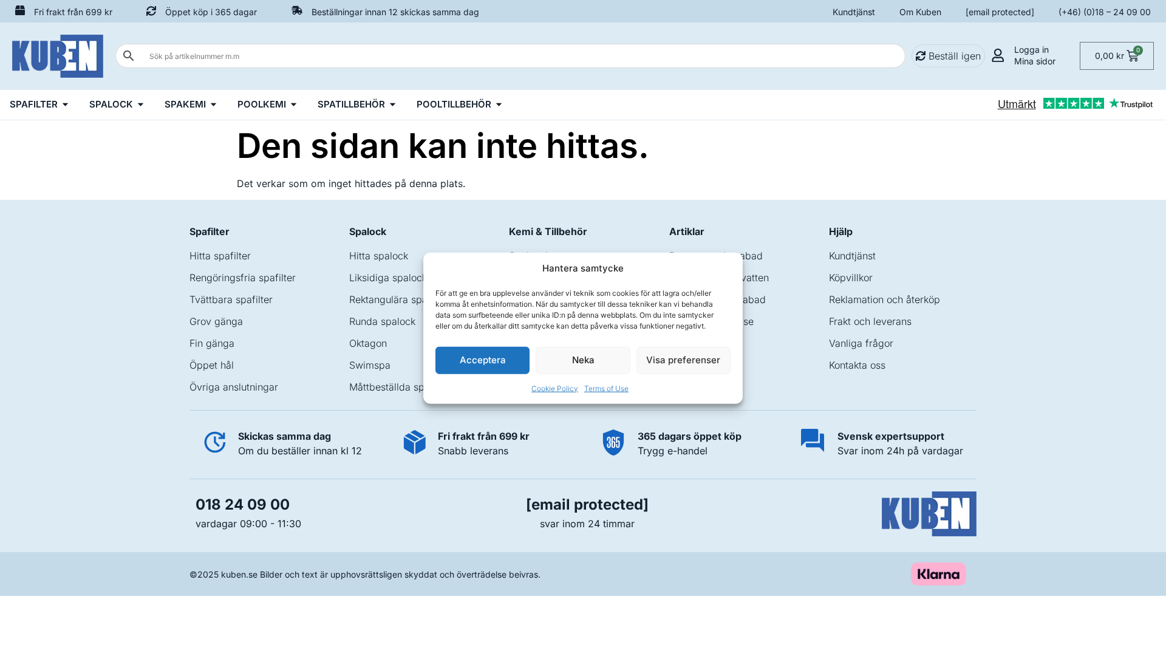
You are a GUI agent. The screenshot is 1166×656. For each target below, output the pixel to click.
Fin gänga (211, 343)
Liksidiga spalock (388, 278)
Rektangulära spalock (397, 299)
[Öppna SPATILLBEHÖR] (392, 105)
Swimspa (369, 365)
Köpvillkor (851, 278)
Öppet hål (211, 365)
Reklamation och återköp (884, 299)
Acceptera (483, 360)
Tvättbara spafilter (231, 299)
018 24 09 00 (243, 504)
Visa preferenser (683, 360)
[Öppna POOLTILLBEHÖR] (498, 105)
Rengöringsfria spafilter (242, 278)
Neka (583, 360)
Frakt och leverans (870, 321)
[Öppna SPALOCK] (140, 105)
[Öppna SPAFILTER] (65, 105)
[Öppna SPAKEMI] (213, 105)
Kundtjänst (854, 12)
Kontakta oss (857, 365)
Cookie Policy (554, 387)
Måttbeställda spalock (398, 387)
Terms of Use (606, 387)
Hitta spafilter (220, 256)
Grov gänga (216, 321)
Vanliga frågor (861, 343)
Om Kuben (920, 12)
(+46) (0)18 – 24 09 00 (1105, 12)
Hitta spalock (378, 256)
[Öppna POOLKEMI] (293, 105)
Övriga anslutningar (233, 387)
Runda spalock (382, 321)
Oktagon (368, 343)
